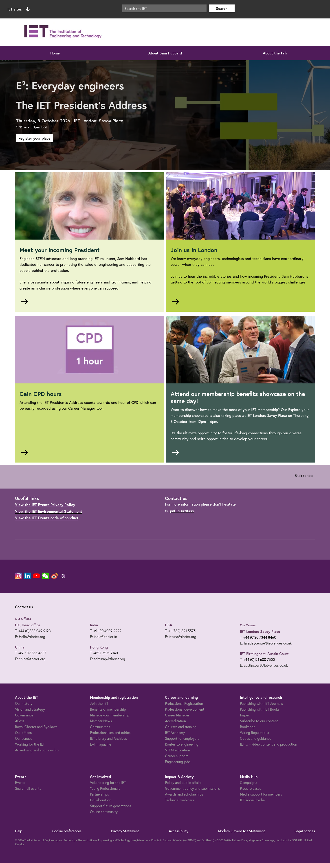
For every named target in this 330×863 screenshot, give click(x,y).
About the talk (275, 53)
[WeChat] (45, 576)
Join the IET (99, 703)
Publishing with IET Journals (261, 703)
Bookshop (247, 726)
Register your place (34, 138)
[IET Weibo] (54, 576)
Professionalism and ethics (110, 732)
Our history (23, 703)
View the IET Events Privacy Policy (45, 504)
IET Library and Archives (108, 738)
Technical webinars (179, 800)
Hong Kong (99, 647)
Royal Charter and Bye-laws (36, 726)
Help (18, 830)
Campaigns (248, 782)
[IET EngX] (63, 576)
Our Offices (23, 619)
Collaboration (100, 800)
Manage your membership (109, 715)
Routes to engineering (181, 744)
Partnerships (99, 794)
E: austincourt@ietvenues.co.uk (264, 665)
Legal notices (305, 830)
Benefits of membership (108, 709)
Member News (101, 720)
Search (221, 8)
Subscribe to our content (259, 720)
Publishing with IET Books (259, 709)
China (19, 647)
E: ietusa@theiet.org (180, 636)
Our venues (23, 738)
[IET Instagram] (18, 576)
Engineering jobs (177, 761)
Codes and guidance (255, 738)
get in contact (181, 510)
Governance (24, 715)
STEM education (177, 750)
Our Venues (248, 625)
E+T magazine (100, 744)
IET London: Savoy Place (260, 631)
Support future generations (110, 805)
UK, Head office (27, 625)
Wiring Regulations (254, 732)
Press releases (250, 788)
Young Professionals (105, 788)
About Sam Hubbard (165, 53)
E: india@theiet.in (103, 636)
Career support (176, 755)
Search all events (28, 788)
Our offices (23, 732)
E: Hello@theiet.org (30, 636)
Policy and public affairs (183, 782)
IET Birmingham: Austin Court (264, 653)
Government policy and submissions (192, 788)
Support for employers (182, 738)
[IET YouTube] (36, 576)
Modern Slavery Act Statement (241, 830)
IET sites (14, 9)
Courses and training (180, 726)
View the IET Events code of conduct (46, 517)
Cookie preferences (66, 830)
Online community (104, 811)
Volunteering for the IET (108, 782)
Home (55, 53)
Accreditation (175, 720)
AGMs (19, 720)
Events (20, 782)
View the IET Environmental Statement (48, 511)
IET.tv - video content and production (268, 744)
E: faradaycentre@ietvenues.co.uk (266, 643)
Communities (100, 726)
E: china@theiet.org (30, 658)
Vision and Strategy (30, 709)
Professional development (184, 709)
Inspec (245, 715)
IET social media (252, 800)
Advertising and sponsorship (37, 750)
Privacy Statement (125, 830)
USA (168, 625)
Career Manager (177, 715)
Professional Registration (184, 703)
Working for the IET (30, 744)
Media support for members (261, 794)
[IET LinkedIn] (27, 576)
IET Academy (175, 732)
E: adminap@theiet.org (107, 658)
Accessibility (178, 830)
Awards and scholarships (184, 794)
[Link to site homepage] (62, 31)
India (94, 625)
